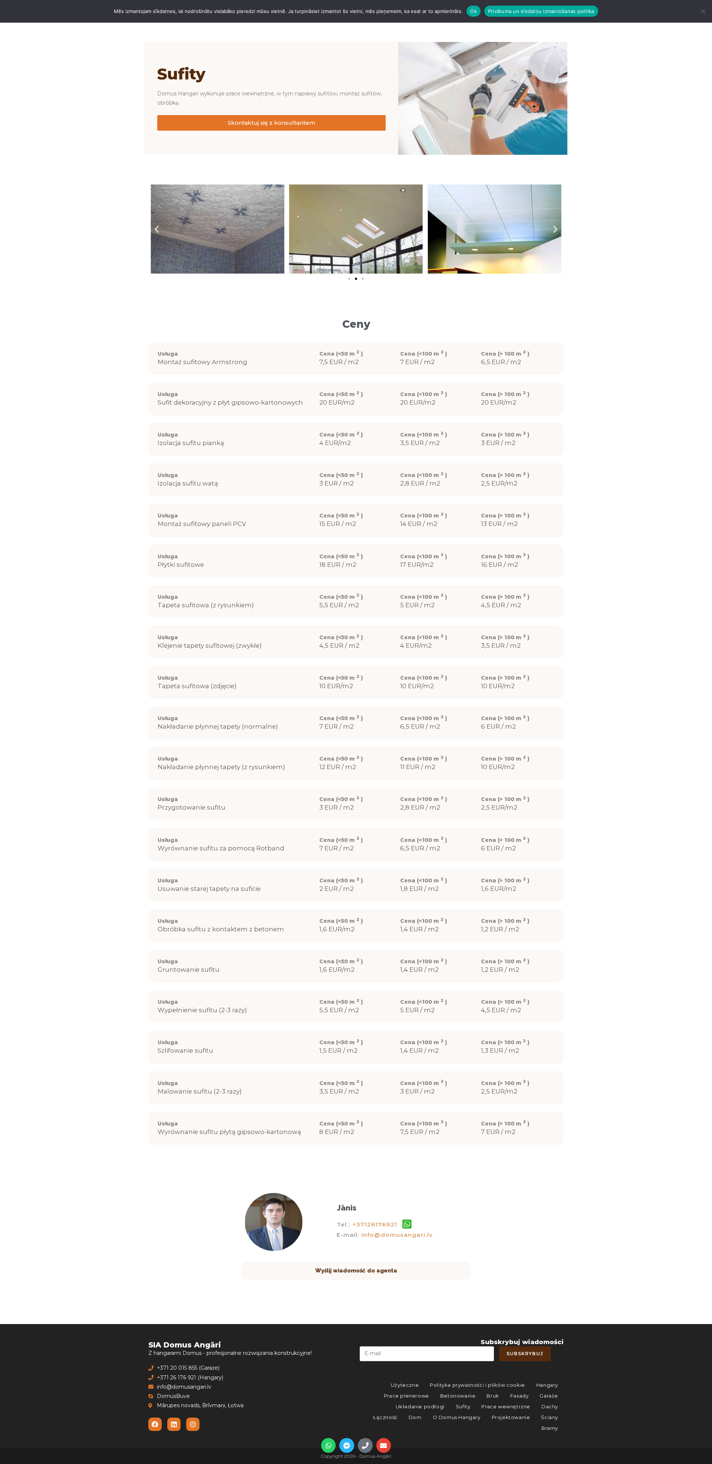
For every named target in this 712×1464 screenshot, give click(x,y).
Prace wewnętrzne (505, 1406)
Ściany (549, 1417)
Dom (415, 1417)
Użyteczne (405, 1385)
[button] (156, 229)
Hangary (547, 1385)
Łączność (385, 1417)
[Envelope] (383, 1445)
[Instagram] (193, 1424)
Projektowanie (511, 1417)
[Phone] (365, 1445)
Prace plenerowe (406, 1396)
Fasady (519, 1396)
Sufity (463, 1406)
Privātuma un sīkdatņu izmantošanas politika (541, 11)
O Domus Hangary (457, 1417)
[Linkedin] (174, 1424)
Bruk (493, 1396)
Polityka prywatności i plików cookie (477, 1385)
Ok (473, 11)
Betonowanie (458, 1396)
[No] (702, 11)
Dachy (549, 1406)
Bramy (549, 1428)
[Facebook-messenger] (346, 1445)
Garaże (549, 1396)
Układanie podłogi (420, 1406)
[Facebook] (155, 1424)
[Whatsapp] (328, 1445)
